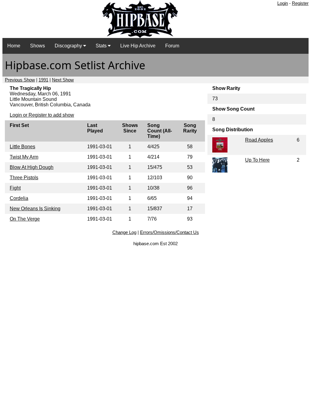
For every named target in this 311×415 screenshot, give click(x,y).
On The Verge (25, 218)
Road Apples (259, 139)
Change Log (124, 232)
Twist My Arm (24, 156)
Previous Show (20, 79)
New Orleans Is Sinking (35, 208)
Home (13, 45)
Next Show (63, 79)
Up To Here (257, 160)
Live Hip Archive (138, 45)
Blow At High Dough (31, 167)
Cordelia (19, 198)
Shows (37, 45)
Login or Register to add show (42, 115)
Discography (69, 45)
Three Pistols (24, 177)
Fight (15, 187)
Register (300, 3)
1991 (43, 79)
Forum (172, 45)
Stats (102, 45)
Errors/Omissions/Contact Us (169, 232)
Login (282, 3)
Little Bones (22, 146)
